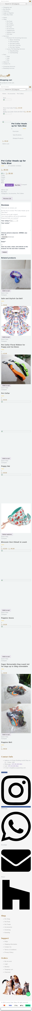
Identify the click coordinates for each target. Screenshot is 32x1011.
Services (6, 36)
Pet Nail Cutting (15, 43)
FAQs (6, 941)
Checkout (6, 11)
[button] (0, 84)
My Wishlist (6, 9)
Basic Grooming (15, 39)
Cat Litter (9, 34)
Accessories (10, 28)
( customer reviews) (14, 165)
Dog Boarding (14, 51)
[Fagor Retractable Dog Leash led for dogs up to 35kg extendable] (16, 640)
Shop (4, 19)
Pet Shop (7, 919)
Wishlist (7, 966)
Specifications (17, 135)
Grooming (8, 929)
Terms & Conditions (10, 949)
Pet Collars (20, 93)
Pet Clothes (10, 25)
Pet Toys (9, 26)
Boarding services (8, 68)
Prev (4, 98)
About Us (6, 62)
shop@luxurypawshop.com (17, 768)
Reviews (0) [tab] (7, 198)
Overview (16, 131)
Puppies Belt (6, 742)
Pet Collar (5, 393)
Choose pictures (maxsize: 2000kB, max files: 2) (14, 233)
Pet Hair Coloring (15, 45)
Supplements (11, 30)
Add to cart (5, 143)
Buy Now (17, 185)
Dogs (8, 56)
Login (6, 964)
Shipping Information (11, 944)
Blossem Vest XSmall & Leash (14, 542)
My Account (8, 961)
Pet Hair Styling (15, 47)
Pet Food (9, 21)
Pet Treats (10, 23)
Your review (5, 223)
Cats (8, 58)
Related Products (18, 138)
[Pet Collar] (16, 369)
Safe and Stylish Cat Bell (12, 298)
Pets (4, 54)
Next (4, 110)
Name (3, 238)
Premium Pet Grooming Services (17, 38)
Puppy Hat (5, 466)
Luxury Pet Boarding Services (16, 49)
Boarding (7, 932)
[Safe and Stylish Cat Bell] (16, 274)
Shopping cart (7, 7)
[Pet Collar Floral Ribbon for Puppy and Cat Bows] (16, 321)
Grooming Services (9, 66)
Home (5, 17)
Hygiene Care (11, 32)
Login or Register (8, 13)
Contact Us (6, 63)
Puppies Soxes (7, 618)
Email (3, 241)
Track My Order (8, 14)
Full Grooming (14, 41)
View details (5, 156)
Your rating (5, 220)
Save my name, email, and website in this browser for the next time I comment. (14, 247)
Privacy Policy (9, 952)
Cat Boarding (14, 52)
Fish (8, 60)
